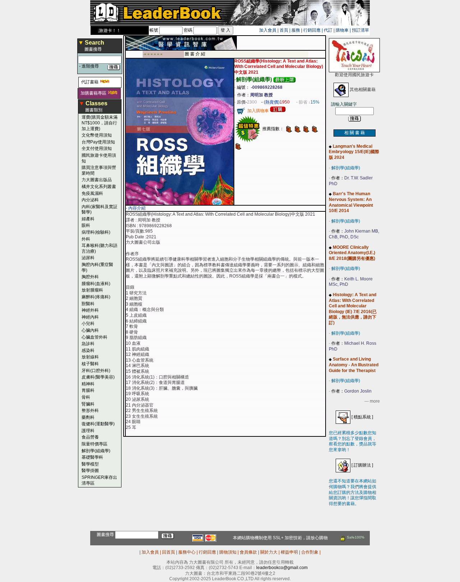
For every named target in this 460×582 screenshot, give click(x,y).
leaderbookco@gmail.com (282, 567)
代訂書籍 (89, 81)
